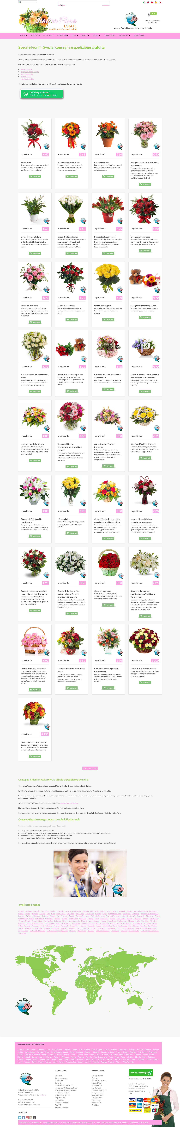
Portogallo (65, 926)
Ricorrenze (124, 36)
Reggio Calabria (32, 1059)
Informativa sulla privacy (111, 1122)
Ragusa (54, 1059)
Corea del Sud (36, 921)
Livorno (80, 1055)
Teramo (148, 1059)
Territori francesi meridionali (117, 916)
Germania (140, 916)
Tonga (118, 928)
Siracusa (118, 1059)
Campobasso (30, 1052)
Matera (20, 1057)
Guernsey (49, 918)
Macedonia (112, 921)
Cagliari (20, 1052)
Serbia (20, 928)
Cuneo (65, 1052)
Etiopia (52, 916)
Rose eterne (139, 36)
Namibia (67, 923)
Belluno (114, 1050)
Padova (73, 1057)
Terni (34, 1062)
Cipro (104, 914)
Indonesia (104, 918)
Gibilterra (149, 916)
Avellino (87, 1050)
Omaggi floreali (97, 1076)
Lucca (98, 1055)
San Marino (152, 926)
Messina (114, 1055)
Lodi (86, 1055)
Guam (31, 918)
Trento (155, 1059)
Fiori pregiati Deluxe (99, 1081)
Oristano (48, 1057)
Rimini (73, 1059)
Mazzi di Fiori (96, 1083)
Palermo (57, 1057)
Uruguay (72, 931)
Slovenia (47, 928)
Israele (129, 918)
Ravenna (20, 1059)
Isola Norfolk (137, 923)
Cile (48, 914)
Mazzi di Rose (97, 1085)
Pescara (81, 1057)
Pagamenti (59, 1081)
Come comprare (61, 1078)
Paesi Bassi (76, 923)
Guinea (57, 918)
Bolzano (156, 1050)
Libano (64, 921)
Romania (91, 926)
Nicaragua (127, 923)
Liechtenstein (74, 921)
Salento (43, 1095)
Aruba (52, 911)
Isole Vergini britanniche (130, 931)
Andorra (29, 911)
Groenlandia (23, 918)
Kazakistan (154, 918)
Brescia (148, 1050)
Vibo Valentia (128, 1062)
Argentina (45, 911)
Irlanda (112, 918)
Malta (138, 921)
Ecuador (21, 916)
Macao (103, 921)
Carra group (95, 1122)
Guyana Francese (82, 916)
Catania (96, 1052)
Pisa (95, 1057)
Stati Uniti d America (37, 931)
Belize (109, 911)
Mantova (129, 1055)
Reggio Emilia (45, 1059)
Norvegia (147, 923)
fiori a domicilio (27, 74)
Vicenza (104, 1062)
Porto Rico (74, 926)
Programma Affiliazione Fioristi (66, 1090)
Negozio (34, 36)
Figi (58, 916)
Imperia (44, 1055)
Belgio (102, 911)
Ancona (41, 1050)
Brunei (27, 914)
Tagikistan (101, 928)
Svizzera (86, 928)
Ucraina (138, 928)
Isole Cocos (60, 914)
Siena (94, 1059)
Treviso (48, 1062)
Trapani (27, 1062)
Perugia (89, 1057)
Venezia (96, 1062)
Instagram (30, 1117)
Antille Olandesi (88, 923)
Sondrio (101, 1059)
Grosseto (36, 1055)
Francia (71, 916)
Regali (96, 36)
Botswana (153, 911)
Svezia (79, 928)
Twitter (19, 1117)
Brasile (21, 914)
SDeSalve (144, 1122)
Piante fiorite (96, 1103)
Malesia (131, 921)
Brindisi (140, 1050)
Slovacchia (38, 928)
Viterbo (119, 1062)
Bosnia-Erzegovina (141, 911)
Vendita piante (97, 1098)
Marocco (59, 923)
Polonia (56, 926)
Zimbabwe (22, 933)
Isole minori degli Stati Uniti (57, 931)
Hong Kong (73, 918)
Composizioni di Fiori (99, 1090)
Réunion (83, 926)
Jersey (145, 918)
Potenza (151, 1057)
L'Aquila (67, 1050)
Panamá (27, 926)
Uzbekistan (82, 931)
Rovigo (80, 1059)
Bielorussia (94, 911)
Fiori (74, 36)
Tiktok (34, 1117)
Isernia (51, 1055)
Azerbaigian (76, 911)
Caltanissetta (56, 1052)
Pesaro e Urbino (127, 1057)
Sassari (126, 1059)
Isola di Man (121, 918)
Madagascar (122, 921)
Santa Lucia (122, 926)
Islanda (90, 918)
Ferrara (118, 1052)
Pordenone (102, 1057)
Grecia (157, 916)
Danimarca (127, 914)
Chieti (46, 1052)
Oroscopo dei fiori (61, 1103)
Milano (122, 1055)
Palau (20, 926)
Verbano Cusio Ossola (74, 1062)
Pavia (144, 1057)
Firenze (133, 1052)
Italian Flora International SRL (71, 1122)
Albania (21, 911)
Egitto (28, 916)
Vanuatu (91, 931)
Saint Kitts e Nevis (110, 926)
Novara (34, 1057)
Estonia (45, 916)
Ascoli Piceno (57, 1050)
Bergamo (99, 1050)
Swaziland (71, 928)
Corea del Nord (24, 921)
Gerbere (95, 1078)
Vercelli (88, 1062)
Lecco (66, 1055)
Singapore (28, 928)
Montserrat (50, 923)
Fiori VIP (58, 1105)
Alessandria (31, 1050)
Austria (68, 911)
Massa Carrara (148, 1055)
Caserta (40, 1052)
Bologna (132, 1050)
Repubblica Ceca (114, 914)
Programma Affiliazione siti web (66, 1088)
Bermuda (122, 911)
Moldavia (21, 923)
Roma (67, 1059)
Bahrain (86, 911)
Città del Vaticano (102, 931)
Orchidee (95, 1105)
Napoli (27, 1057)
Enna (112, 1052)
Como (72, 1052)
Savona (133, 1059)
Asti (80, 1050)
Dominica (135, 914)
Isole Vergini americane (150, 931)
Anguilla (36, 911)
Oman (154, 923)
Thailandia (111, 928)
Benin (115, 911)
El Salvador (37, 916)
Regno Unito (23, 931)
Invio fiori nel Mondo (62, 1095)
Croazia (98, 914)
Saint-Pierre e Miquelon (138, 926)
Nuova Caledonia (102, 923)
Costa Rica (89, 914)
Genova (20, 1055)
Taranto (141, 1059)
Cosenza (88, 1052)
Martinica (145, 921)
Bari (93, 1050)
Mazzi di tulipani (97, 1095)
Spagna (63, 928)
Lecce (73, 1055)
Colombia (70, 914)
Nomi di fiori (59, 1100)
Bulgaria (35, 914)
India (97, 918)
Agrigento (21, 1050)
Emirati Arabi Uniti (149, 928)
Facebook (23, 1117)
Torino (20, 1062)
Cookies (125, 1122)
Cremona (79, 1052)
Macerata (105, 1055)
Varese (62, 1062)
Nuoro (41, 1057)
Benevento (123, 1050)
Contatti (58, 1083)
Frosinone (153, 1052)
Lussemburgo (94, 921)
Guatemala (39, 918)
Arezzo (74, 1050)
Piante (85, 36)
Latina (91, 1055)
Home (22, 36)
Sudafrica (55, 928)
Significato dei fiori (61, 1107)
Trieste (40, 1062)
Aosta (47, 1050)
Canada (42, 914)
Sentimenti (62, 36)
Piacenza (65, 1057)
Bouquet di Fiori (97, 1093)
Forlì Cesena (142, 1052)
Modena (138, 1055)
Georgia (132, 916)
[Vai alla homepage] (48, 20)
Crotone (59, 1055)
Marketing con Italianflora (64, 1085)
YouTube (27, 1117)
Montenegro (39, 923)
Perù (42, 926)
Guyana (64, 918)
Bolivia (129, 911)
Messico (153, 921)
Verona (111, 1062)
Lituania (84, 921)
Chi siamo (58, 1076)
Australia (60, 911)
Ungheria (82, 918)
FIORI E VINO (48, 36)
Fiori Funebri (96, 1088)
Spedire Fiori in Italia (62, 1093)
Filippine (49, 926)
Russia (98, 926)
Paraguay (35, 926)
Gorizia (28, 1055)
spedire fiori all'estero (69, 803)
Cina (53, 914)
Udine (55, 1062)
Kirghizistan (48, 921)
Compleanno (109, 36)
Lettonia (57, 921)
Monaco (30, 923)
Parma (117, 1057)
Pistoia (138, 1057)
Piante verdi (96, 1100)
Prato (111, 1057)
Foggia (125, 1052)
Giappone (137, 918)
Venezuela (115, 931)
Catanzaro (105, 1052)
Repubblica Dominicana (149, 914)
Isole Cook (80, 914)
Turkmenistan (128, 928)
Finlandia (64, 916)
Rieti (61, 1059)
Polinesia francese (98, 916)
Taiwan (93, 928)
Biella (107, 1050)
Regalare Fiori (60, 1098)
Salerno (87, 1059)
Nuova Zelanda (116, 923)
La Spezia (109, 1059)
